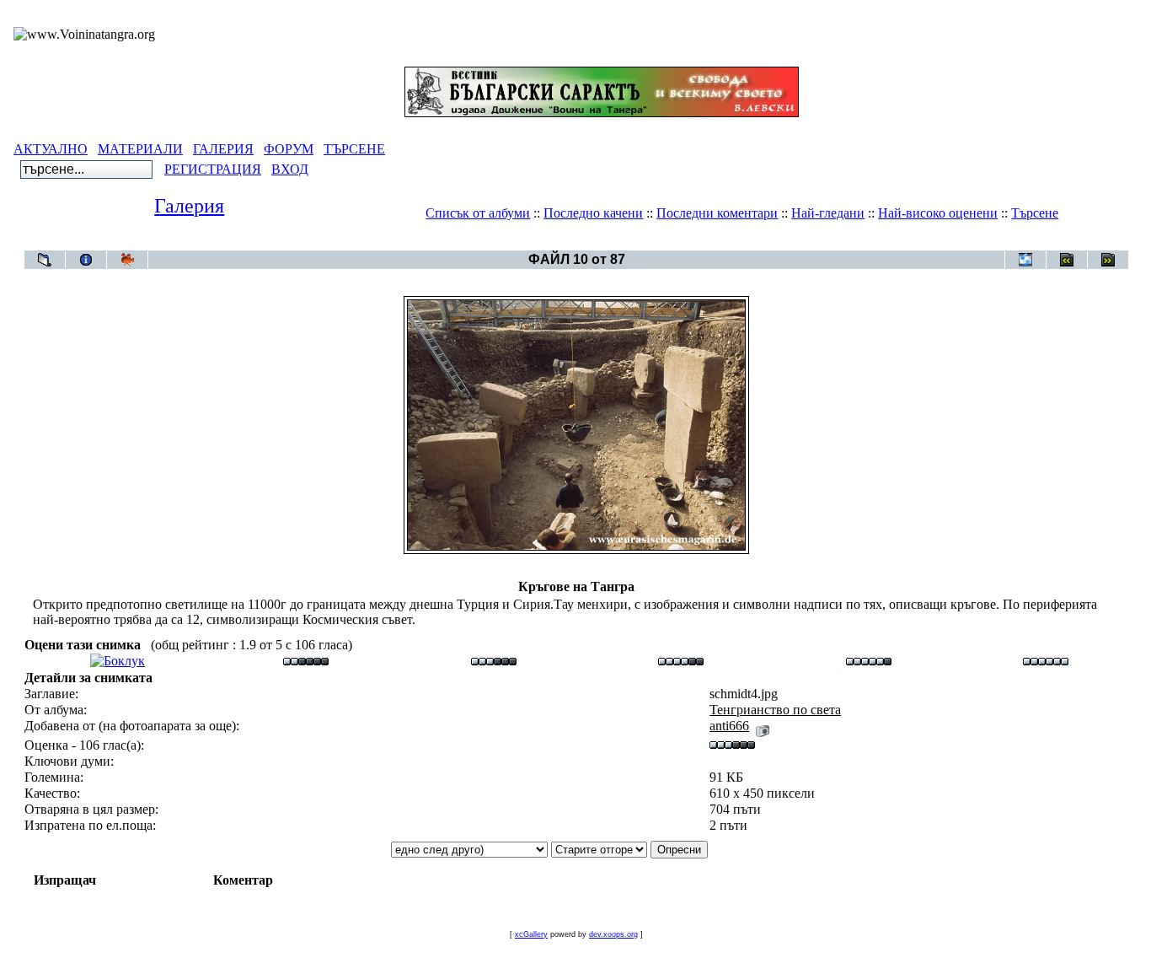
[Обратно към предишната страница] (44, 259)
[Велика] (1045, 661)
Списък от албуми (478, 213)
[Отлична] (868, 661)
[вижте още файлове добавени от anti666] (762, 725)
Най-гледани (828, 213)
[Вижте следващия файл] (1108, 259)
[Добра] (681, 661)
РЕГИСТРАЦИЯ (212, 169)
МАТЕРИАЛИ (140, 149)
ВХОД (289, 169)
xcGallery (531, 934)
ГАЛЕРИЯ (223, 149)
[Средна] (494, 661)
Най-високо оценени (938, 213)
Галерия (189, 206)
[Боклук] (117, 661)
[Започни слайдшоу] (127, 259)
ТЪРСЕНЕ (354, 149)
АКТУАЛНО (50, 149)
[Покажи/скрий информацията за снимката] (86, 259)
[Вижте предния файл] (1067, 259)
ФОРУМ (288, 149)
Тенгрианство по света (607, 241)
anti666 (729, 725)
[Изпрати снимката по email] (1025, 259)
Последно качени (593, 213)
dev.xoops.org (613, 934)
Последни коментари (717, 213)
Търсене (1034, 213)
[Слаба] (306, 661)
